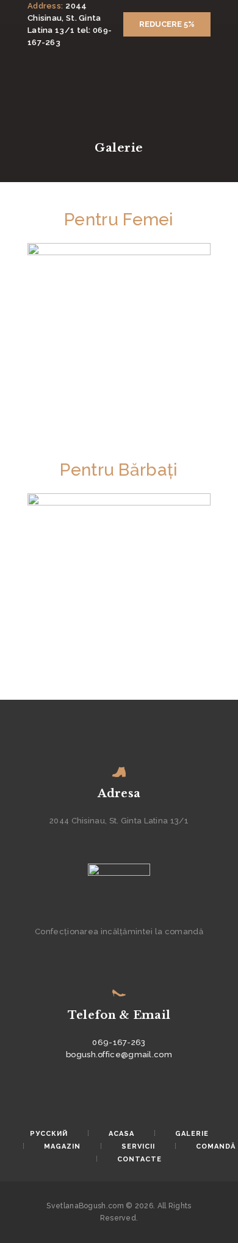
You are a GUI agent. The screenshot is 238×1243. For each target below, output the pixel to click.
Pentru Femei (119, 220)
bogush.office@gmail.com (119, 1054)
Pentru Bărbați (119, 470)
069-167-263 (118, 1042)
